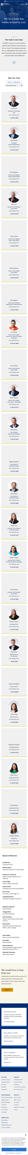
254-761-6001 (14, 118)
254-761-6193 (14, 182)
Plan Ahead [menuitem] (4, 1089)
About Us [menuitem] (16, 1095)
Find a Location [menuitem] (17, 1097)
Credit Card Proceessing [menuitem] (19, 1087)
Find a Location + (8, 1041)
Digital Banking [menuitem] (5, 1095)
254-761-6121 (14, 407)
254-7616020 (14, 692)
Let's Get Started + (9, 1021)
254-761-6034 (14, 813)
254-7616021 (14, 722)
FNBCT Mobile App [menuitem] (5, 1102)
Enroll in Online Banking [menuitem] (6, 1097)
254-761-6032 (14, 783)
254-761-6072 (14, 310)
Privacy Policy (19, 1153)
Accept (14, 1149)
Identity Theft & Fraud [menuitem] (6, 1125)
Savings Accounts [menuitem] (5, 1082)
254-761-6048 (14, 343)
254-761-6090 (14, 503)
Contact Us (7, 990)
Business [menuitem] (16, 1077)
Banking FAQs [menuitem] (4, 1122)
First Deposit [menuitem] (4, 1107)
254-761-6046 (14, 843)
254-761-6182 (14, 567)
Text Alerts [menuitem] (3, 1104)
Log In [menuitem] (22, 4)
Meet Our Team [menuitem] (17, 1100)
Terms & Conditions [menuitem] (5, 1127)
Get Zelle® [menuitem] (3, 1112)
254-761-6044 (14, 661)
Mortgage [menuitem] (3, 1087)
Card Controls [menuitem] (4, 1109)
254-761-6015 (14, 439)
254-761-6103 (14, 278)
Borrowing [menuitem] (3, 1084)
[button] (25, 1135)
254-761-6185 (14, 535)
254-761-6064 (14, 599)
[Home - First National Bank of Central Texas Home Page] (5, 4)
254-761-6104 (14, 752)
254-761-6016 (14, 246)
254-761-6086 (14, 471)
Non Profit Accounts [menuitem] (18, 1089)
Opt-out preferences (10, 1153)
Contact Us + (7, 1062)
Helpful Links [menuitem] (5, 1117)
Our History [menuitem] (16, 1102)
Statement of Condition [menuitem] (19, 1107)
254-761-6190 (14, 214)
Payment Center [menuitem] (5, 1100)
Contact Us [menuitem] (16, 1104)
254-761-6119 (14, 150)
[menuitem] (26, 4)
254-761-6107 (14, 375)
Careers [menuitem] (16, 1109)
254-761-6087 (14, 629)
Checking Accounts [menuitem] (5, 1079)
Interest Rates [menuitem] (4, 1120)
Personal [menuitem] (3, 1077)
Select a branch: (14, 82)
